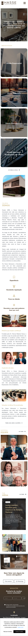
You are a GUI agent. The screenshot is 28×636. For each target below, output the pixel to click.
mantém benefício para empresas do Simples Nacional (13, 508)
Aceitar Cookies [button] (19, 631)
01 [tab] (12, 39)
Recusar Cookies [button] (8, 631)
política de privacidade (11, 607)
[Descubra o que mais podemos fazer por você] (14, 305)
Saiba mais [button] (20, 627)
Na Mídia (7, 502)
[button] (4, 38)
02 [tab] (12, 38)
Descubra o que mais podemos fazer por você (14, 309)
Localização (14, 615)
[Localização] (14, 612)
